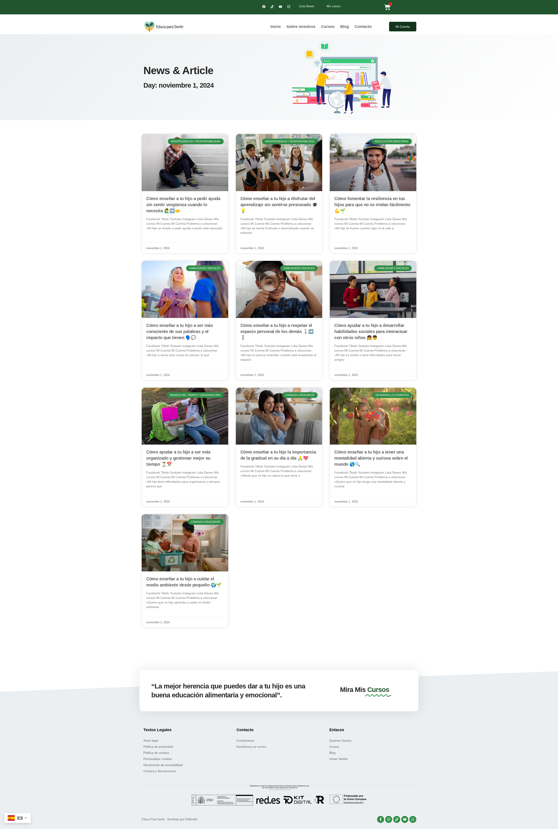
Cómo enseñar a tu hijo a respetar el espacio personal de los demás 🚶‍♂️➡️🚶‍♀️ (277, 331)
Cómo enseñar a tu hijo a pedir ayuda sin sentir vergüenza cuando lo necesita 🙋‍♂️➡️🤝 (183, 204)
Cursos (328, 26)
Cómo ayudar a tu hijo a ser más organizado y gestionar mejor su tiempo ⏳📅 (178, 458)
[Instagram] (288, 6)
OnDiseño (191, 819)
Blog (344, 26)
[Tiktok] (272, 6)
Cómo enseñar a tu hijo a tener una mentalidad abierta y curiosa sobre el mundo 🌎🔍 (371, 458)
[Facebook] (263, 6)
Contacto (363, 26)
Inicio (275, 26)
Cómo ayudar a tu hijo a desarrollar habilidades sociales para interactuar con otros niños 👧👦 (370, 331)
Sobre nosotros (300, 26)
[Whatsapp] (412, 819)
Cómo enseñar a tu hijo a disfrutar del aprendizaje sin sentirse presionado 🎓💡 (279, 204)
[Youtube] (280, 6)
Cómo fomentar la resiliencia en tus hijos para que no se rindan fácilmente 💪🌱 (372, 204)
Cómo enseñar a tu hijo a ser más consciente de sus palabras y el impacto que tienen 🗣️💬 (179, 331)
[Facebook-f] (380, 819)
